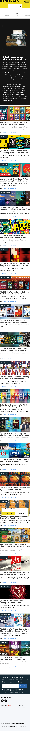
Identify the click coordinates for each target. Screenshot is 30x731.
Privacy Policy (21, 711)
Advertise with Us (22, 707)
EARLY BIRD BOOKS (5, 711)
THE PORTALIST (4, 716)
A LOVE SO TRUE (4, 707)
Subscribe (27, 1)
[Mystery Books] (15, 205)
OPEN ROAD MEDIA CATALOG (7, 718)
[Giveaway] (15, 120)
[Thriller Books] (15, 290)
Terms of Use (21, 709)
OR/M (19, 714)
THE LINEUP (3, 714)
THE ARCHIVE (4, 709)
